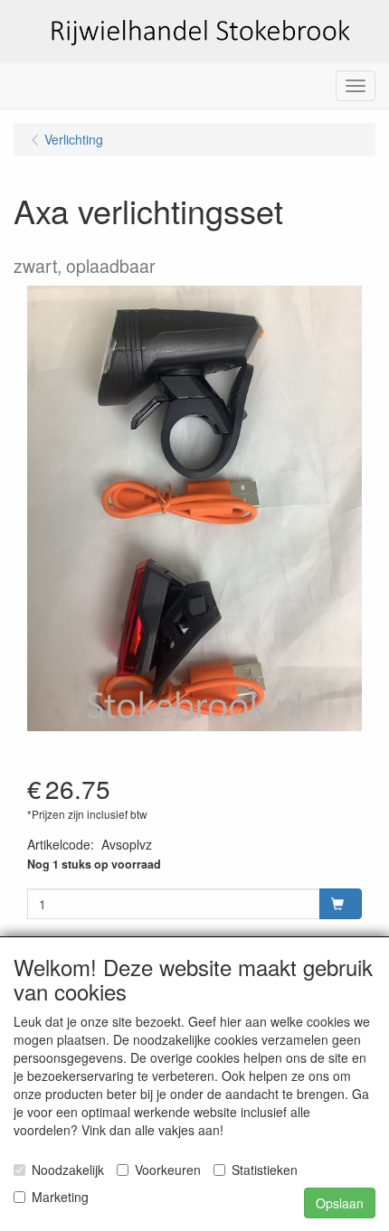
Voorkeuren (168, 1170)
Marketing (60, 1197)
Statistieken (265, 1170)
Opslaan (340, 1203)
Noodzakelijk (68, 1170)
